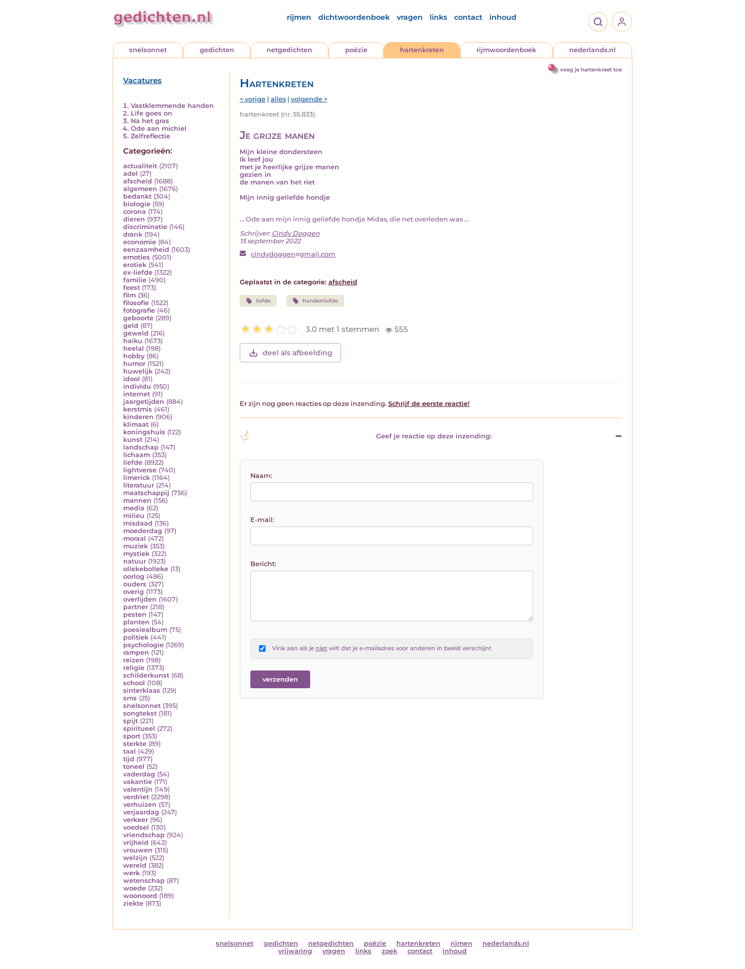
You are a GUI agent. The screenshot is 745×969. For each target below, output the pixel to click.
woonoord (140, 896)
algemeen (140, 189)
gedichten (217, 50)
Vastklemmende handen (172, 105)
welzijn (135, 858)
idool (131, 379)
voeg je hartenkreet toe (591, 69)
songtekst (140, 713)
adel (130, 173)
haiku (132, 341)
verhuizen (140, 804)
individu (137, 386)
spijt (130, 721)
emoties (136, 257)
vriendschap (144, 835)
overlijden (140, 599)
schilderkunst (146, 675)
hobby (133, 356)
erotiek (134, 265)
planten (136, 622)
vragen (410, 17)
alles (278, 99)
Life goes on (151, 113)
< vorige (253, 99)
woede (134, 888)
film (129, 295)
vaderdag (139, 774)
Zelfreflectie (150, 136)
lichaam (136, 455)
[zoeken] (598, 21)
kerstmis (137, 409)
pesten (134, 614)
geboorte (138, 318)
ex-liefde (138, 272)
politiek (135, 637)
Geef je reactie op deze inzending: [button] (434, 436)
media (133, 508)
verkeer (135, 820)
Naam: (261, 475)
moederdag (142, 531)
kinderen (138, 417)
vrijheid (135, 842)
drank (132, 234)
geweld (135, 333)
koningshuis (144, 432)
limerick (136, 477)
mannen (137, 500)
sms (130, 698)
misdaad (138, 523)
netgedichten (289, 50)
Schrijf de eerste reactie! (429, 403)
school (134, 683)
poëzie (356, 50)
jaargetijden (143, 401)
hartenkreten (422, 50)
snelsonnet (148, 50)
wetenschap (144, 880)
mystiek (136, 553)
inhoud (503, 17)
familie (134, 280)
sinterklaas (141, 690)
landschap (141, 447)
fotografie (139, 310)
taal (129, 751)
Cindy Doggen (296, 233)
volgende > (309, 99)
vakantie (137, 782)
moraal (134, 538)
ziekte (133, 903)
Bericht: (263, 564)
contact (468, 17)
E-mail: (262, 520)
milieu (133, 515)
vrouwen (138, 850)
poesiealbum (145, 629)
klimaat (135, 424)
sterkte (134, 744)
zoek (389, 951)
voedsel (136, 827)
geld (130, 325)
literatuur (138, 485)
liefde (132, 462)
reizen (133, 660)
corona (134, 211)
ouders (134, 584)
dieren (134, 219)
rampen (136, 652)
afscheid (137, 181)
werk (131, 873)
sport (131, 736)
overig (133, 591)
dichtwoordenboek (354, 17)
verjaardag (141, 812)
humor (134, 363)
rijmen (299, 17)
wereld (134, 865)
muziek (135, 546)
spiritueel (139, 728)
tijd (128, 759)
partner (135, 607)
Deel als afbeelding (297, 352)
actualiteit (140, 166)
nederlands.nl (592, 50)
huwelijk (138, 371)
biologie (137, 204)
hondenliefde (320, 300)
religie (133, 668)
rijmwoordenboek (506, 50)
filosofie (136, 303)
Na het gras (150, 121)
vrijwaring (295, 951)
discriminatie (145, 227)
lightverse (140, 470)
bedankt (137, 196)
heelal (133, 348)
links (438, 17)
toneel (133, 766)
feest (131, 287)
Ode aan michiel (159, 128)
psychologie (143, 645)
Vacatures (142, 80)
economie (139, 242)
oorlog (133, 576)
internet (136, 394)
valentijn (138, 789)
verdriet (136, 797)
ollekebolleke (145, 569)
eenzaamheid (146, 249)
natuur (134, 561)
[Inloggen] (622, 22)
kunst (132, 439)
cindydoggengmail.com (293, 254)
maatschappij (146, 493)
